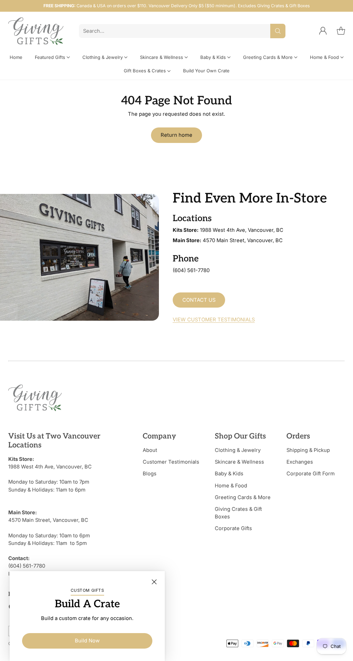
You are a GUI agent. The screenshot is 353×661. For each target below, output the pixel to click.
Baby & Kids (229, 474)
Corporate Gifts (233, 528)
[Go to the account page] (323, 31)
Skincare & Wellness (239, 462)
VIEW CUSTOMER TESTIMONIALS (214, 320)
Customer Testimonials (171, 462)
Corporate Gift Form (310, 474)
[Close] (154, 581)
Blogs (150, 474)
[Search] (277, 31)
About (150, 450)
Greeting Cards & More (243, 497)
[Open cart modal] (340, 31)
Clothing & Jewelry (238, 450)
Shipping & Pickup (308, 450)
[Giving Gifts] (35, 31)
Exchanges (299, 462)
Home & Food (231, 486)
